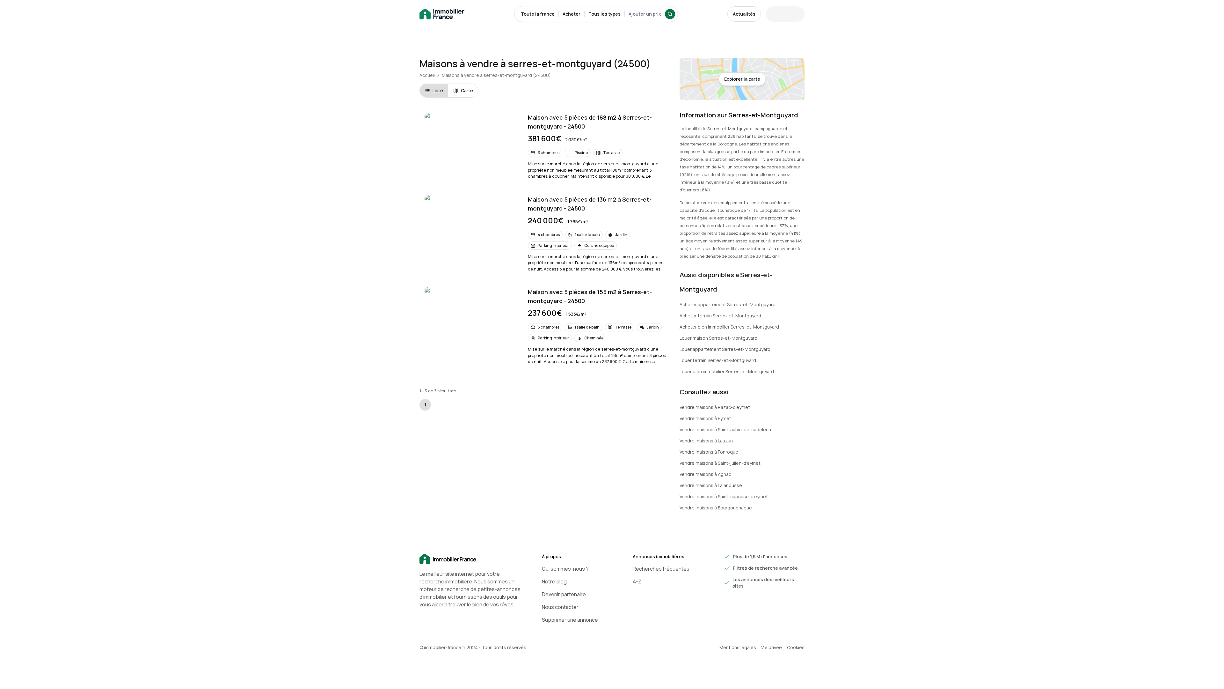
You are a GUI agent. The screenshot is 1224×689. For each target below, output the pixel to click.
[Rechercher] (670, 14)
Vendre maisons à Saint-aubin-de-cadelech (725, 429)
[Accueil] (470, 559)
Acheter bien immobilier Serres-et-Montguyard (729, 327)
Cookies (796, 647)
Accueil (427, 75)
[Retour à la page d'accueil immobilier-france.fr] (441, 14)
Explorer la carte (742, 79)
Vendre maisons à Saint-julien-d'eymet (720, 463)
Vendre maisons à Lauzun (706, 441)
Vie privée (771, 647)
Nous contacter (560, 607)
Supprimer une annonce (570, 619)
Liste (438, 90)
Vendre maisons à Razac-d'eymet (715, 407)
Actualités (744, 14)
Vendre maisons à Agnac (705, 474)
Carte (467, 90)
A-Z (637, 581)
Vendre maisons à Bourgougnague (716, 508)
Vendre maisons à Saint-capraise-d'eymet (724, 496)
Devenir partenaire (564, 594)
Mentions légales (737, 647)
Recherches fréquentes (661, 568)
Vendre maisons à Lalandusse (711, 485)
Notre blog (554, 581)
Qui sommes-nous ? (565, 568)
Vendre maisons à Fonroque (709, 452)
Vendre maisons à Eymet (705, 418)
